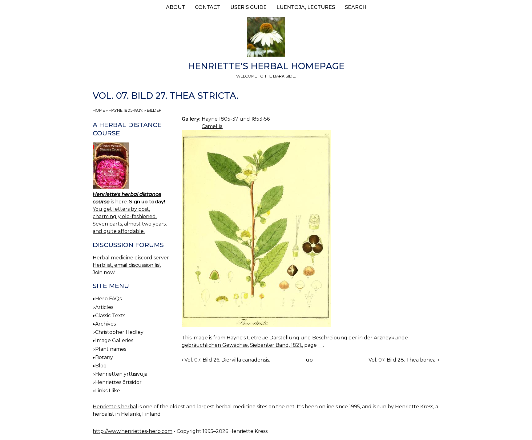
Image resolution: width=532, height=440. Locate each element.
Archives (105, 324)
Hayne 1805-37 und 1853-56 (236, 119)
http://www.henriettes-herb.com (132, 431)
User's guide (248, 7)
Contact (207, 7)
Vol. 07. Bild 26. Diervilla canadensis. (226, 360)
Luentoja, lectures (305, 7)
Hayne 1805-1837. (126, 110)
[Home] (266, 38)
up (309, 360)
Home (99, 110)
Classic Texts (110, 315)
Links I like (107, 391)
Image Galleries (114, 340)
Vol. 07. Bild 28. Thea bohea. (404, 360)
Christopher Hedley (119, 332)
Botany (104, 357)
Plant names (110, 349)
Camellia (212, 126)
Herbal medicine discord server (131, 258)
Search (355, 7)
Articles (104, 307)
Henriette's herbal (115, 407)
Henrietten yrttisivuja (121, 374)
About (175, 7)
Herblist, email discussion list (127, 265)
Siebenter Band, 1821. (276, 345)
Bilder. (155, 110)
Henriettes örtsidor (118, 382)
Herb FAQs (108, 299)
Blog (101, 366)
